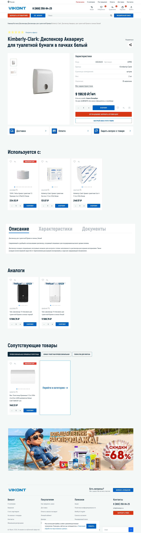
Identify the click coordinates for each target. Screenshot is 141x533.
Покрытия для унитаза (82, 354)
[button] (19, 305)
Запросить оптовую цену (103, 114)
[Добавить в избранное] (117, 107)
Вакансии (11, 508)
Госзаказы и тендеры (14, 515)
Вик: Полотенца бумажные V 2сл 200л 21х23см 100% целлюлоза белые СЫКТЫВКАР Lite (22, 398)
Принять (91, 526)
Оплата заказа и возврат (49, 511)
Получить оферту (31, 32)
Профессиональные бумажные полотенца (24, 354)
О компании (91, 2)
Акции (77, 504)
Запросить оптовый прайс (19, 15)
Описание (19, 228)
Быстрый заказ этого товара (104, 121)
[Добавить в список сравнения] (123, 107)
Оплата (112, 2)
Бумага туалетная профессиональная (56, 354)
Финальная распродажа (15, 523)
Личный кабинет (46, 515)
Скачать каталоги (80, 515)
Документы (94, 228)
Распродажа (80, 2)
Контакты (130, 2)
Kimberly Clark (126, 66)
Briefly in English (80, 511)
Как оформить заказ (47, 504)
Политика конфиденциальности (85, 508)
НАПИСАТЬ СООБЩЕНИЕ (123, 490)
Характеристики (55, 228)
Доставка (121, 2)
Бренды (43, 519)
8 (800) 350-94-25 (42, 8)
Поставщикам (102, 2)
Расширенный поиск (124, 15)
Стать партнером (13, 511)
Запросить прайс (123, 513)
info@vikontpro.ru (118, 508)
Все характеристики (84, 86)
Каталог (39, 15)
